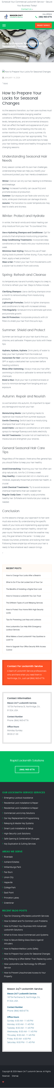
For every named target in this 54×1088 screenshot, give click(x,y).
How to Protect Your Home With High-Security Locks (24, 611)
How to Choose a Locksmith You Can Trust (23, 596)
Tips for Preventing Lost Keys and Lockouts (23, 619)
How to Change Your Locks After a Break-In (23, 575)
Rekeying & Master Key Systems (19, 823)
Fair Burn (8, 872)
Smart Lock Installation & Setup (18, 828)
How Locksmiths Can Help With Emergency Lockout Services (23, 628)
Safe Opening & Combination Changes (21, 838)
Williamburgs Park (12, 867)
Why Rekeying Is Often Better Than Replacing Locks (28, 958)
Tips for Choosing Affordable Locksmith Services (26, 915)
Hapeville (8, 882)
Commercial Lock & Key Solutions (19, 813)
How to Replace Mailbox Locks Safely (21, 948)
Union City (9, 877)
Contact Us (26, 9)
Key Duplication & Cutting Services (20, 843)
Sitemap (15, 1076)
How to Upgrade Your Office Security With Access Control (26, 648)
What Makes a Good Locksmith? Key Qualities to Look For (25, 638)
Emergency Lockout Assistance (18, 797)
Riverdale (8, 856)
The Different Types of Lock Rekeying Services (24, 602)
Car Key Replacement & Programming (21, 818)
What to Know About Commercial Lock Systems (26, 934)
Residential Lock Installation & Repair (21, 802)
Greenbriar (9, 902)
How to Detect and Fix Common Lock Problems (26, 921)
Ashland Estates (11, 861)
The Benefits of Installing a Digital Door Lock (24, 589)
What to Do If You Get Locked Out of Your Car (24, 582)
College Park (10, 887)
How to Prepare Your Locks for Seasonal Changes (27, 953)
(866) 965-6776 (45, 16)
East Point (9, 892)
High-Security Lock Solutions (17, 833)
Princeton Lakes (11, 897)
